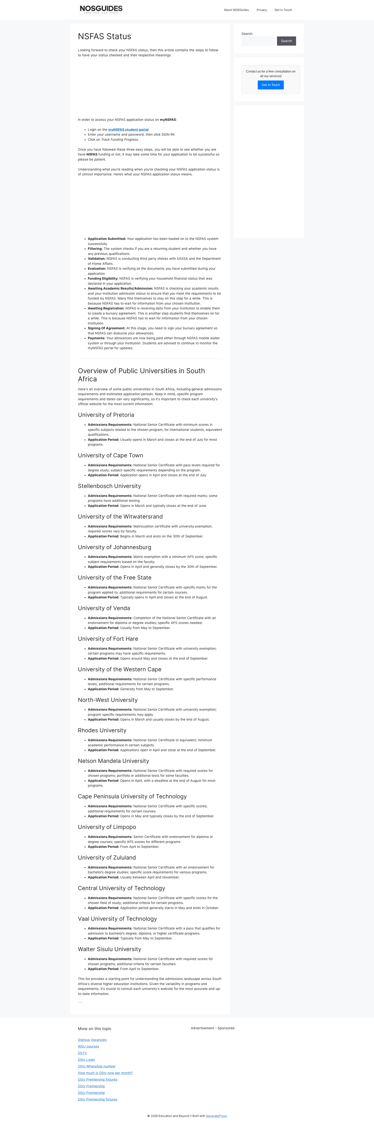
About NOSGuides (236, 10)
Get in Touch (283, 10)
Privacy (262, 10)
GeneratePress (216, 1116)
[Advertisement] (150, 90)
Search (247, 34)
